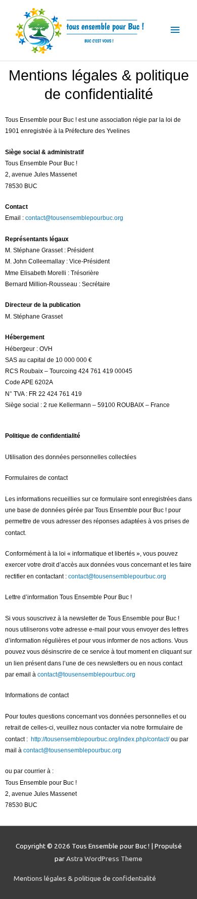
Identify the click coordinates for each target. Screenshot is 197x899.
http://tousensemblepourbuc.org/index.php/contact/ (101, 739)
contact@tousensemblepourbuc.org (74, 217)
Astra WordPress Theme (104, 859)
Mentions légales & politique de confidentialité (85, 878)
